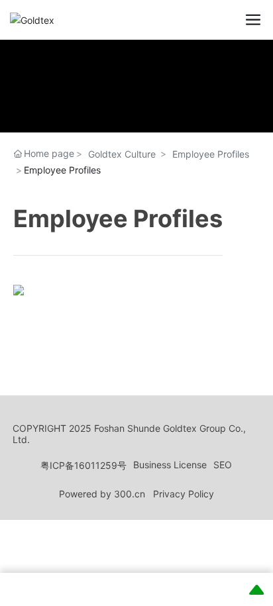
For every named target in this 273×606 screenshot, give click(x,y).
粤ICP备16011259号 (83, 465)
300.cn (129, 493)
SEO (222, 464)
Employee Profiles (210, 154)
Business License (170, 464)
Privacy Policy (183, 493)
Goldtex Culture (122, 154)
